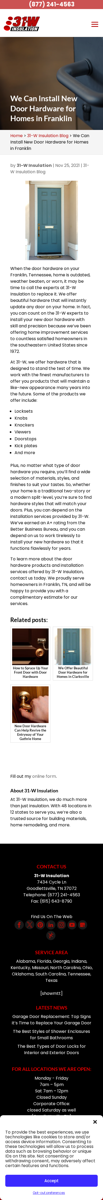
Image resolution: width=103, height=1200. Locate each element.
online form (44, 776)
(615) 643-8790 (56, 901)
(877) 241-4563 (51, 4)
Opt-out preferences (49, 1192)
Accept (51, 1181)
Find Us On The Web (51, 917)
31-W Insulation (34, 165)
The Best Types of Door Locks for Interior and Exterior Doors (51, 1049)
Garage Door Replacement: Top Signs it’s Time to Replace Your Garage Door (51, 1019)
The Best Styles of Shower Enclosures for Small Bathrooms (51, 1034)
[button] (95, 1122)
